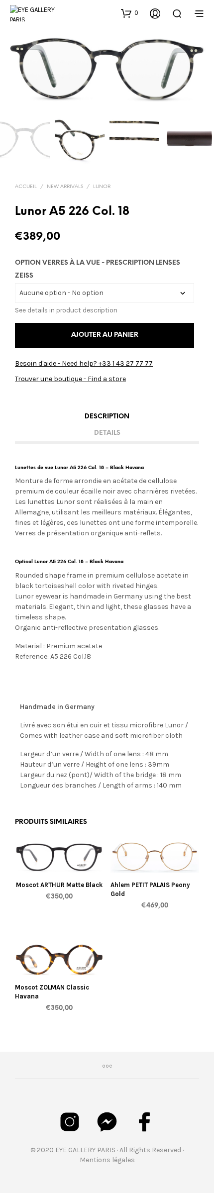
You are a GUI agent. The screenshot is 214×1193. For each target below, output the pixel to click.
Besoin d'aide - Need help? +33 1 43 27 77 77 (84, 363)
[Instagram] (69, 1121)
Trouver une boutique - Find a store (70, 379)
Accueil (26, 187)
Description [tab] (107, 416)
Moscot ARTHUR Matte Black (59, 885)
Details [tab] (107, 433)
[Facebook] (144, 1121)
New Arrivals (65, 187)
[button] (129, 13)
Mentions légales (107, 1160)
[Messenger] (107, 1121)
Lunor (101, 187)
